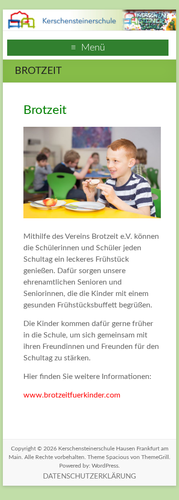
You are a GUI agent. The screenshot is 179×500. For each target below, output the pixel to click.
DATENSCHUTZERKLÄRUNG (89, 476)
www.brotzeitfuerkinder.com (71, 395)
